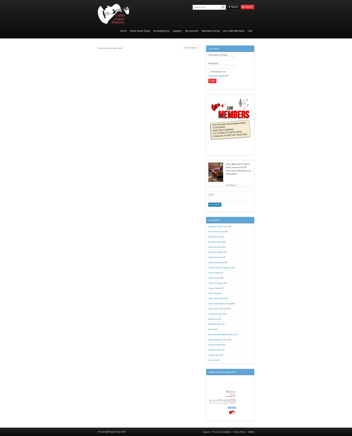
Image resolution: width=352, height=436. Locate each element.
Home (123, 30)
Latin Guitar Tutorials (217, 308)
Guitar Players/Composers (220, 267)
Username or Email (217, 55)
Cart (250, 30)
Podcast (211, 329)
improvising (213, 293)
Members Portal (211, 30)
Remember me (218, 72)
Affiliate (251, 432)
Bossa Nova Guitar (216, 231)
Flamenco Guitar (215, 252)
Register (249, 6)
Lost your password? (218, 76)
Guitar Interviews (215, 257)
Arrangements (161, 30)
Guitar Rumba (214, 272)
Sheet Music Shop (140, 30)
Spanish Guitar (214, 350)
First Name (231, 185)
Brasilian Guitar (215, 237)
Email (211, 194)
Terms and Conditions (221, 432)
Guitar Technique (215, 283)
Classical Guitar (215, 247)
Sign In (234, 6)
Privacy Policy (239, 432)
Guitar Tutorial (214, 288)
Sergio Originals (215, 344)
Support (177, 30)
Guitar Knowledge (216, 262)
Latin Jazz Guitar (215, 314)
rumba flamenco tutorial (218, 339)
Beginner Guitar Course (218, 226)
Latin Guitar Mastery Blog (219, 303)
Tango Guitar (214, 355)
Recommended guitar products (221, 334)
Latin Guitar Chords (216, 298)
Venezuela (212, 360)
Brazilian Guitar (215, 242)
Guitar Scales (214, 278)
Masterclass (213, 319)
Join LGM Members (233, 30)
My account (191, 30)
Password (213, 63)
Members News (215, 324)
